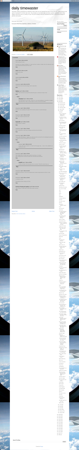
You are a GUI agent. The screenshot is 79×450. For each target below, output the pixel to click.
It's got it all (61, 385)
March (60, 409)
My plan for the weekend (61, 240)
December (61, 102)
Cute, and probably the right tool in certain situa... (62, 287)
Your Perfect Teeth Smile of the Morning (62, 216)
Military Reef (61, 402)
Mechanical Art (61, 149)
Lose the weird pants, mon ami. (63, 141)
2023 (59, 101)
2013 (59, 428)
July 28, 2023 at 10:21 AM (34, 186)
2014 (59, 426)
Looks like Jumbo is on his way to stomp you (62, 282)
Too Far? (60, 199)
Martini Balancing (62, 358)
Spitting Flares (61, 185)
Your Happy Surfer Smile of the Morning (62, 179)
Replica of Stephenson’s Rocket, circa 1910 (63, 335)
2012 (59, 430)
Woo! (60, 285)
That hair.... (61, 394)
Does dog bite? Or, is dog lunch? (63, 369)
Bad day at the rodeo (63, 294)
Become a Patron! (60, 21)
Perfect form (61, 249)
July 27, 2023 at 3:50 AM (25, 108)
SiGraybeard (21, 98)
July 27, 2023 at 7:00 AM (25, 128)
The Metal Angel (62, 388)
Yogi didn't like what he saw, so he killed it (62, 147)
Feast (60, 206)
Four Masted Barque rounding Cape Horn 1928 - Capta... (62, 213)
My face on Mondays (63, 274)
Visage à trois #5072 (61, 66)
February (61, 410)
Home (33, 211)
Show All (66, 94)
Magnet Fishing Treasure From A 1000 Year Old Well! (62, 277)
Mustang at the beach (63, 187)
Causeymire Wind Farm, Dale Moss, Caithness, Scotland (62, 343)
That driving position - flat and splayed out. (63, 123)
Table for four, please (63, 370)
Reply (17, 67)
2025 (59, 98)
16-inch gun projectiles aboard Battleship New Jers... (62, 319)
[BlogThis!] (28, 54)
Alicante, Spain (61, 333)
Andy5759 (20, 162)
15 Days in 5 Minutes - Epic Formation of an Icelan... (63, 223)
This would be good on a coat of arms (62, 312)
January (60, 412)
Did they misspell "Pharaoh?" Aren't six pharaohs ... (62, 296)
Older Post (51, 211)
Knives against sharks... (61, 357)
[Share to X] (30, 54)
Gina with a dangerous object (62, 205)
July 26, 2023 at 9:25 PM (23, 77)
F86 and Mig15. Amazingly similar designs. (62, 308)
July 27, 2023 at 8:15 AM (25, 170)
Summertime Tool (62, 220)
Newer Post (14, 211)
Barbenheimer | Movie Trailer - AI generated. (63, 348)
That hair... (61, 112)
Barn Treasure (61, 258)
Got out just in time (62, 255)
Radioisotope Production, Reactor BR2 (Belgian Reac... (62, 330)
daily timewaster (25, 8)
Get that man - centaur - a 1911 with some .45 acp (63, 152)
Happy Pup (61, 164)
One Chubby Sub (62, 181)
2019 (59, 419)
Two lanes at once (62, 393)
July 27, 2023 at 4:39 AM (28, 98)
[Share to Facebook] (31, 54)
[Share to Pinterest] (32, 54)
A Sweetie (61, 266)
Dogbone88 (18, 121)
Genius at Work (62, 219)
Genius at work (61, 144)
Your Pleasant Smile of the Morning (62, 291)
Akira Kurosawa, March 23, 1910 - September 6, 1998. (62, 373)
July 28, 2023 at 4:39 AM (25, 177)
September (61, 107)
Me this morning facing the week (62, 138)
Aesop (17, 70)
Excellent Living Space (62, 169)
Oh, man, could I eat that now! (62, 401)
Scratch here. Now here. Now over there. (62, 228)
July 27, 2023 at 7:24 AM (25, 135)
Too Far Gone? (61, 302)
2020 (59, 417)
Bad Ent (60, 202)
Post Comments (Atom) (21, 213)
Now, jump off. (61, 208)
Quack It (60, 391)
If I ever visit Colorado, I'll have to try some (62, 158)
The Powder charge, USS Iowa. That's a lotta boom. (63, 314)
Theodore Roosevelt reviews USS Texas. (62, 247)
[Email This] (27, 54)
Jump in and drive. (62, 361)
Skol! (60, 238)
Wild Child (61, 236)
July (60, 110)
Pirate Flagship (61, 386)
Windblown (61, 196)
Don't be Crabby (62, 378)
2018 (59, 420)
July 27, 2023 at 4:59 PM (27, 162)
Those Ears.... (61, 364)
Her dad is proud (62, 201)
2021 (59, 416)
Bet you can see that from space (63, 173)
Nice (60, 194)
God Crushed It (61, 120)
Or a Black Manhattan (63, 171)
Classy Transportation (63, 235)
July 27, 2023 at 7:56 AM (25, 153)
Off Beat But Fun (62, 251)
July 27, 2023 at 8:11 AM (27, 144)
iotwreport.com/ (61, 56)
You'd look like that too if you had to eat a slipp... (62, 339)
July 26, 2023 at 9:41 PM (25, 84)
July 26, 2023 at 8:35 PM (23, 60)
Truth (60, 132)
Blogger (41, 446)
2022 (59, 414)
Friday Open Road (62, 272)
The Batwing (61, 366)
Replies (18, 96)
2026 (59, 96)
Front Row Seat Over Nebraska (63, 268)
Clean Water (61, 382)
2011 (59, 431)
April (60, 407)
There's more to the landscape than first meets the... (62, 263)
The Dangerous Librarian (61, 184)
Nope (60, 191)
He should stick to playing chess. (62, 176)
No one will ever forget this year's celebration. (62, 155)
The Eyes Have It (62, 376)
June (60, 404)
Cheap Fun (61, 280)
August (60, 109)
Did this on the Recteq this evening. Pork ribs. (63, 162)
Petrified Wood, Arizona (62, 398)
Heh (59, 190)
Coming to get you (62, 198)
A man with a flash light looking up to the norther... (62, 326)
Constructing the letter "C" (62, 253)
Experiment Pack (62, 346)
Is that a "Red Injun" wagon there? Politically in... (62, 114)
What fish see (61, 292)
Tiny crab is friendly (62, 188)
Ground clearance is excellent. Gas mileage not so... (62, 305)
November (61, 104)
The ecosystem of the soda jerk (63, 231)
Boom (60, 193)
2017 (59, 422)
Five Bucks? (61, 363)
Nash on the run (62, 244)
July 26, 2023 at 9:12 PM (22, 70)
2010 (59, 433)
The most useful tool (62, 136)
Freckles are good (62, 125)
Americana (61, 396)
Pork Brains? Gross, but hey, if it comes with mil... (63, 118)
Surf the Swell (61, 233)
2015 (59, 425)
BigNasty (17, 91)
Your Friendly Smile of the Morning (62, 352)
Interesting (61, 209)
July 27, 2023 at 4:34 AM (24, 121)
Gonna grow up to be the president (62, 261)
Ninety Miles (60, 65)
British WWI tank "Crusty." (62, 128)
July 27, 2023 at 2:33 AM (23, 91)
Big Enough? (61, 383)
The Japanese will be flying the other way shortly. (63, 300)
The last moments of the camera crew (62, 130)
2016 (59, 423)
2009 (59, 434)
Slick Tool (61, 360)
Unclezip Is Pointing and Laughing (22, 186)
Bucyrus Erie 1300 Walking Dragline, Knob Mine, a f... (62, 322)
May (60, 406)
